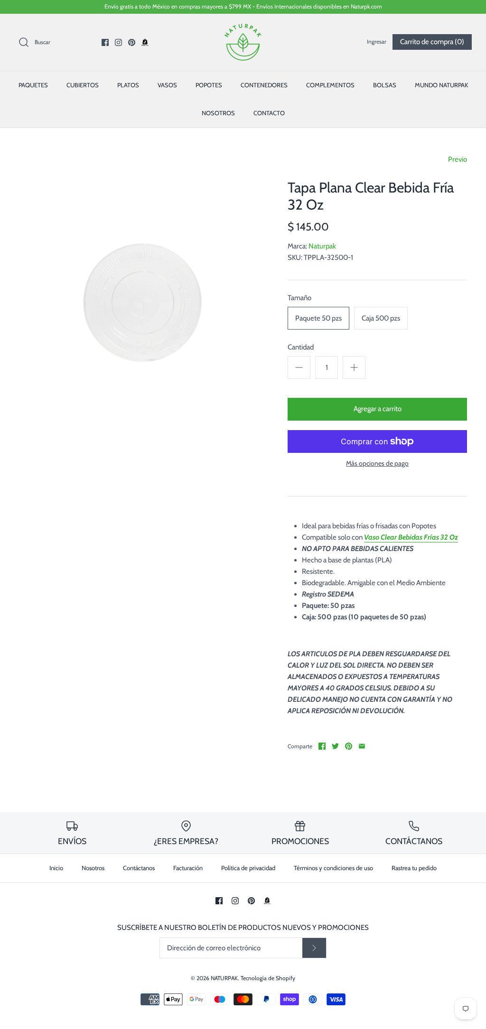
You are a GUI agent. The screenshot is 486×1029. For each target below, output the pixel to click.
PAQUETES (33, 85)
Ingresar (376, 41)
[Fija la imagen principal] (348, 746)
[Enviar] (314, 948)
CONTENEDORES (264, 85)
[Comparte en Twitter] (335, 746)
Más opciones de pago (377, 463)
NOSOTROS (218, 113)
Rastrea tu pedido (414, 868)
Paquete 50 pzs (318, 318)
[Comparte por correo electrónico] (361, 746)
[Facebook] (105, 42)
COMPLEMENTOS (330, 85)
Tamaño (299, 298)
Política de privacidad (248, 868)
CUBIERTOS (82, 85)
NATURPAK (224, 978)
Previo (457, 159)
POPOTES (209, 85)
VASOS (167, 85)
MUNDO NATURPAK (441, 85)
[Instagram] (118, 42)
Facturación (188, 868)
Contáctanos (139, 868)
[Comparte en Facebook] (322, 746)
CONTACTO (269, 113)
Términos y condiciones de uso (333, 868)
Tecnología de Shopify (268, 978)
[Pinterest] (131, 42)
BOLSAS (384, 85)
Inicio (56, 868)
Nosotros (93, 868)
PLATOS (128, 85)
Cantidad (301, 347)
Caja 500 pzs (381, 318)
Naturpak (322, 246)
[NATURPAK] (243, 29)
